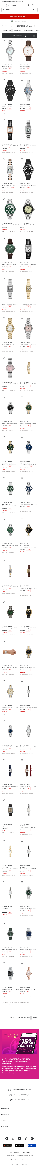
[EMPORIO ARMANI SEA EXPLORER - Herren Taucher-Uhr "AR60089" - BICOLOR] (28, 530)
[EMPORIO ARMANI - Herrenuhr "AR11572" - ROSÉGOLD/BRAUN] (28, 51)
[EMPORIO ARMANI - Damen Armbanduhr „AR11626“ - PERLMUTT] (10, 169)
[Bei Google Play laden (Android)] (7, 1145)
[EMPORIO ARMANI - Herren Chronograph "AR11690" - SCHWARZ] (28, 612)
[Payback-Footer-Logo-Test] (31, 1145)
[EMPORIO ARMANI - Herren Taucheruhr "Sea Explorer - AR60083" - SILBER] (28, 209)
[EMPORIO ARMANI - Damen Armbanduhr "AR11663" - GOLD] (28, 289)
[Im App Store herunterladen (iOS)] (19, 1145)
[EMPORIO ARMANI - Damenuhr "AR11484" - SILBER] (10, 51)
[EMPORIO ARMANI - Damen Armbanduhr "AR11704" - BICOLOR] (10, 571)
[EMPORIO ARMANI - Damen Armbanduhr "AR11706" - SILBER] (10, 652)
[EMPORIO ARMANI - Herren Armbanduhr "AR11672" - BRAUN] (10, 249)
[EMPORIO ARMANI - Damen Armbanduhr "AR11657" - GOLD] (10, 328)
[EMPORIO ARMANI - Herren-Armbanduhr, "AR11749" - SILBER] (10, 934)
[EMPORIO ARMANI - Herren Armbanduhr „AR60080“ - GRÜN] (10, 209)
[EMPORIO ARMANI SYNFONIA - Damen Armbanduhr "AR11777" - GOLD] (10, 851)
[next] (24, 1012)
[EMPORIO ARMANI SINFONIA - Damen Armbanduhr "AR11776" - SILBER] (28, 810)
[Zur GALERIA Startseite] (10, 5)
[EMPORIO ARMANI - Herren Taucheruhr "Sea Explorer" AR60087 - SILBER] (28, 488)
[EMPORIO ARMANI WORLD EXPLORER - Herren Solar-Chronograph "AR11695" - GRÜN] (10, 447)
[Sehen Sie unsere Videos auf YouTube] (19, 1138)
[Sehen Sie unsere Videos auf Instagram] (13, 1138)
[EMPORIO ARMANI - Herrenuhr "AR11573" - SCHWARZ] (10, 90)
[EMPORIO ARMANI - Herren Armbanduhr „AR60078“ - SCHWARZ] (28, 169)
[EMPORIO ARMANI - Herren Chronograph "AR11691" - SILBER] (10, 408)
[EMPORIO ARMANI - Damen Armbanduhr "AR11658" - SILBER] (28, 328)
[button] (12, 1)
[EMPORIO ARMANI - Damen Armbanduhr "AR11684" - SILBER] (10, 368)
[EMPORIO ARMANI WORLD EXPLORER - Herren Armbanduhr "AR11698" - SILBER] (10, 488)
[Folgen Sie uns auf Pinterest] (32, 1138)
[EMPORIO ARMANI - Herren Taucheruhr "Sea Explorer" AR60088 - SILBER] (10, 530)
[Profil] (29, 5)
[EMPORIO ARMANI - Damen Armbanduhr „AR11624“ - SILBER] (10, 130)
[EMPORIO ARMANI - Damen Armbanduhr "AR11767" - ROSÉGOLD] (28, 973)
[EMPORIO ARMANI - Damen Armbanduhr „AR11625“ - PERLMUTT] (28, 130)
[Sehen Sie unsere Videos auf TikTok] (26, 1138)
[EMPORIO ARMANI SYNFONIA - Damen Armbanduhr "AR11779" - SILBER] (10, 892)
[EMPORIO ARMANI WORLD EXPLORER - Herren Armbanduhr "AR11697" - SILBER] (28, 447)
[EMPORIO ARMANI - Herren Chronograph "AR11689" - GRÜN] (10, 612)
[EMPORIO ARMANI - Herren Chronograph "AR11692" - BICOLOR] (28, 408)
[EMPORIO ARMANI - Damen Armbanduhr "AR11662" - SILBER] (10, 289)
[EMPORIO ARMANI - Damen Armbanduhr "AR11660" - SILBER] (28, 249)
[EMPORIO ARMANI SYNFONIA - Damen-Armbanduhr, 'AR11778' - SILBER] (28, 851)
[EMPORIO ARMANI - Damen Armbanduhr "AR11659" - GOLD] (28, 368)
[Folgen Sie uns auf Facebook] (7, 1138)
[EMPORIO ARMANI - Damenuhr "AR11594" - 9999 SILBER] (28, 90)
